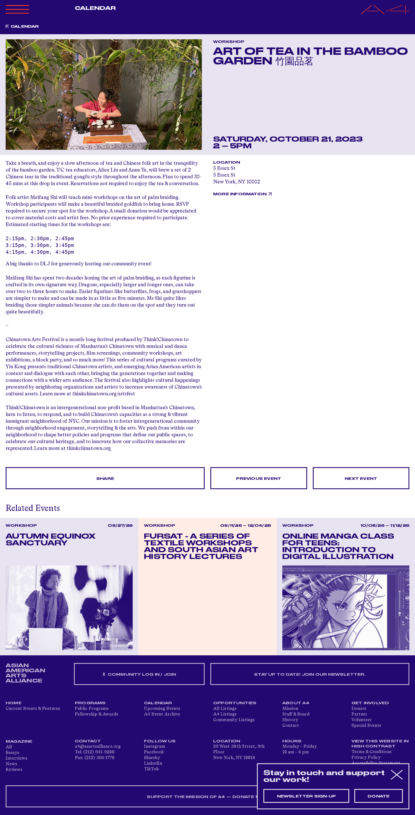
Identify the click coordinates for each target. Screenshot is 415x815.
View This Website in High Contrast (380, 744)
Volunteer (361, 720)
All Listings (225, 708)
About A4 (296, 703)
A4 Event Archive (162, 714)
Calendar (95, 8)
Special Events (366, 725)
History (290, 720)
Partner (359, 714)
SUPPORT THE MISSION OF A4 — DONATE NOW (207, 797)
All (9, 747)
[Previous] (13, 94)
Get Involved (370, 703)
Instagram (154, 746)
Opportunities (235, 703)
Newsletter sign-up (306, 796)
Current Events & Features (33, 708)
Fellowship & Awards (96, 714)
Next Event (361, 478)
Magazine (19, 741)
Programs (90, 703)
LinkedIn (153, 763)
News (11, 764)
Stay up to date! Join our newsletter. (309, 674)
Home (13, 703)
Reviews (14, 770)
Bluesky (152, 758)
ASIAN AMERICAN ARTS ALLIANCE (25, 673)
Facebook (154, 752)
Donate (358, 708)
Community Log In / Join (141, 674)
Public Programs (92, 708)
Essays (12, 753)
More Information (240, 194)
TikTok (151, 769)
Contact (290, 725)
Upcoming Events (162, 708)
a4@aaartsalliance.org (98, 746)
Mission (290, 708)
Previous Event (258, 478)
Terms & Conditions (371, 752)
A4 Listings (225, 714)
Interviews (16, 758)
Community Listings (234, 720)
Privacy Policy (366, 757)
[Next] (194, 94)
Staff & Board (295, 714)
